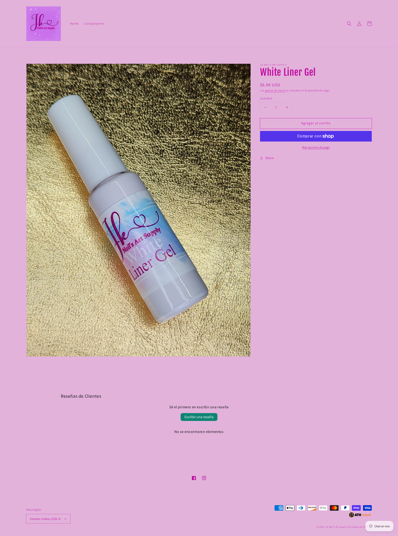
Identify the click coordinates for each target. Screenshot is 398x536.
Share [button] (269, 158)
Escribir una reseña (199, 416)
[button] (349, 24)
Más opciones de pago (316, 147)
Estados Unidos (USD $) (45, 519)
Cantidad (266, 98)
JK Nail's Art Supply (336, 526)
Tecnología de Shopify (360, 526)
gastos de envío (275, 90)
